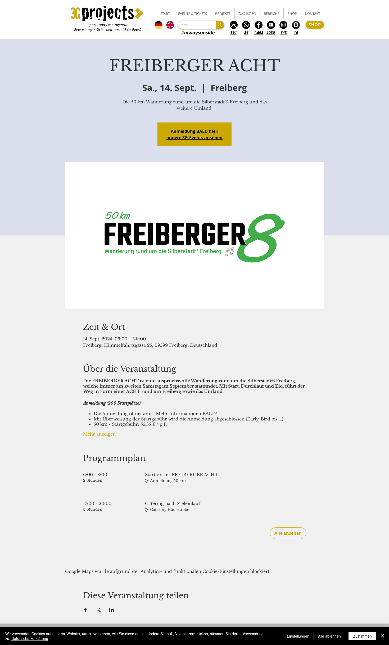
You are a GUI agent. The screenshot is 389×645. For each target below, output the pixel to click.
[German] (158, 25)
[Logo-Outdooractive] (296, 25)
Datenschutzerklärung (29, 638)
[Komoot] (234, 25)
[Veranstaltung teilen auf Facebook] (85, 610)
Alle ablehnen (329, 636)
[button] (192, 13)
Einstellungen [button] (298, 636)
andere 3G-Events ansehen (194, 138)
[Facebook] (259, 25)
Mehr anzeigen (99, 434)
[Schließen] (382, 636)
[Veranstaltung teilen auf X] (98, 610)
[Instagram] (283, 25)
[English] (170, 25)
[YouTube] (271, 25)
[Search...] (220, 25)
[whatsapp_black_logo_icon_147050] (246, 25)
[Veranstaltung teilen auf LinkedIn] (111, 610)
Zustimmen (362, 636)
